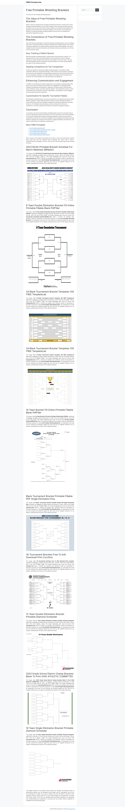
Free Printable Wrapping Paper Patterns (39, 134)
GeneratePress (71, 809)
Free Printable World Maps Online (38, 131)
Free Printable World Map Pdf (37, 128)
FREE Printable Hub (33, 2)
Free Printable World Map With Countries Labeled (42, 129)
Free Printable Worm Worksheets (37, 133)
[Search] (97, 10)
